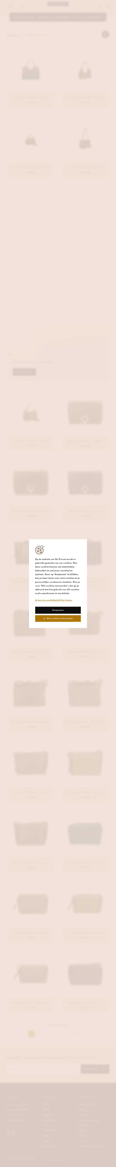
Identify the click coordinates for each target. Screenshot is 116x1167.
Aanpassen (58, 610)
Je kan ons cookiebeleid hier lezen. (53, 600)
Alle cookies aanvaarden (60, 618)
